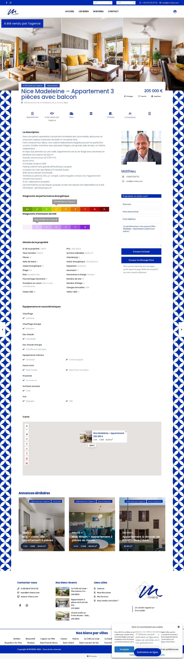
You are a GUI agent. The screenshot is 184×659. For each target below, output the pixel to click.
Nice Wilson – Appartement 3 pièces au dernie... (92, 538)
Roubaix (31, 643)
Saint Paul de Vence (49, 643)
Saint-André (68, 643)
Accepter (124, 649)
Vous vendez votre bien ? (107, 601)
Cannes (63, 638)
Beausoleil (30, 638)
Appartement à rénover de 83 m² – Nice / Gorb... (141, 538)
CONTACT (113, 11)
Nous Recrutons (104, 592)
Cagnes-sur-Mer (47, 638)
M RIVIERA (98, 11)
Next (175, 54)
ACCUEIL (69, 11)
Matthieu (128, 171)
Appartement (52, 85)
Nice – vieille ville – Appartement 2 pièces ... (39, 538)
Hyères (75, 638)
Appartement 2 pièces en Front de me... (79, 602)
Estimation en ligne (147, 652)
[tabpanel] (30, 54)
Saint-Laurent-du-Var (89, 643)
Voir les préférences (168, 649)
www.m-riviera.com (29, 596)
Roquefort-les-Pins (13, 643)
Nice (66, 102)
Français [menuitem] (93, 656)
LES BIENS (84, 11)
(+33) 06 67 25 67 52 (29, 588)
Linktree (100, 588)
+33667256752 (132, 177)
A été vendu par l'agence (22, 23)
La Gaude (109, 638)
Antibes (16, 638)
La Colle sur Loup (91, 638)
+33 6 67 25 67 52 (149, 2)
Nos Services (102, 597)
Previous (7, 54)
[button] (178, 627)
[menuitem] (92, 656)
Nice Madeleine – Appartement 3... (108, 433)
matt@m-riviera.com (134, 181)
